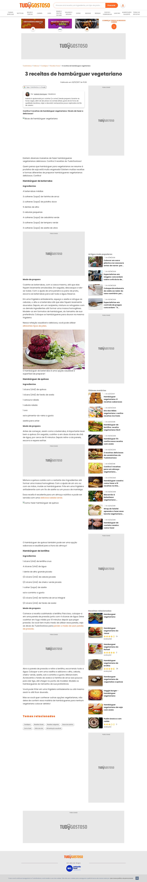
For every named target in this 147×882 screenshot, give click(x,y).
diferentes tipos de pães (34, 326)
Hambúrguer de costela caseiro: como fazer (111, 525)
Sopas (78, 13)
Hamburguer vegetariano (110, 615)
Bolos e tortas (30, 13)
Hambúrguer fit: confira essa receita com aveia (113, 441)
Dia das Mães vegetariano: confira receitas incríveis (113, 413)
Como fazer (27, 728)
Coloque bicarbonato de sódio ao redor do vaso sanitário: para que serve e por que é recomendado (114, 291)
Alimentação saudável (53, 728)
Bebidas (98, 13)
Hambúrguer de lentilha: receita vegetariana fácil (112, 427)
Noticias (36, 66)
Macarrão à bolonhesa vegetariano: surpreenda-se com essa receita (113, 497)
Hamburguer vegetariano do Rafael (111, 647)
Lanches (117, 13)
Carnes (39, 13)
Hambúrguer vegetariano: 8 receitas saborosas (113, 399)
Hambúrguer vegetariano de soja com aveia (113, 707)
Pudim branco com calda (112, 720)
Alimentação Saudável (127, 13)
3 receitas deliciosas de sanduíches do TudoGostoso (113, 455)
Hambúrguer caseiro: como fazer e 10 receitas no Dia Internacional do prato (114, 483)
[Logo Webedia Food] (73, 868)
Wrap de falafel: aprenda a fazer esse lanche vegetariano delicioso (114, 511)
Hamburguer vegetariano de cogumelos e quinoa (113, 679)
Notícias (20, 13)
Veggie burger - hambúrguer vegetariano (111, 693)
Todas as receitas (136, 13)
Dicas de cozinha (67, 724)
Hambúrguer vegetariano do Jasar (111, 631)
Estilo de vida (39, 728)
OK (137, 878)
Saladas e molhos (68, 13)
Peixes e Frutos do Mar (59, 13)
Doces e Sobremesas (107, 13)
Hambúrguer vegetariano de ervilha (111, 663)
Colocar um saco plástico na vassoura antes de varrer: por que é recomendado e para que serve (114, 263)
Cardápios (44, 66)
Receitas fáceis (55, 66)
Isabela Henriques (40, 94)
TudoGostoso (27, 66)
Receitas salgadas (53, 724)
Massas (88, 13)
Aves (49, 13)
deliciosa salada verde (51, 497)
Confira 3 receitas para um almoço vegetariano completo (112, 469)
